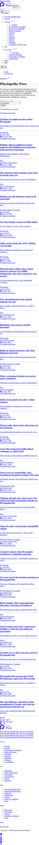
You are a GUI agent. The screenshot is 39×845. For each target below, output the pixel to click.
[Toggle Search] (16, 6)
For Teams (8, 50)
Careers (7, 797)
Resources (3, 78)
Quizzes (11, 41)
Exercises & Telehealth (16, 29)
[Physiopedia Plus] (6, 7)
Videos (11, 35)
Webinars (7, 760)
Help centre (8, 810)
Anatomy (12, 33)
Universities (8, 775)
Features (7, 22)
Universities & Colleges (17, 57)
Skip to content (5, 1)
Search (5, 13)
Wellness (12, 39)
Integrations (8, 812)
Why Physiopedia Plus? (12, 17)
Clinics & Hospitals (15, 55)
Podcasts (12, 37)
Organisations (13, 59)
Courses (7, 19)
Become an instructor (11, 816)
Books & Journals (15, 31)
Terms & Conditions (11, 799)
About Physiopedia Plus (12, 791)
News (6, 61)
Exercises (7, 756)
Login (6, 72)
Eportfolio (12, 43)
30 (4, 723)
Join (5, 46)
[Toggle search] (3, 67)
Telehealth (7, 758)
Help (6, 62)
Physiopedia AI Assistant (17, 27)
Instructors (7, 793)
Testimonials (8, 795)
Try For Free (8, 74)
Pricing (6, 779)
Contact (7, 814)
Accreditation (9, 762)
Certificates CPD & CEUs (18, 45)
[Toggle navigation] (21, 7)
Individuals (8, 771)
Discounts (7, 781)
